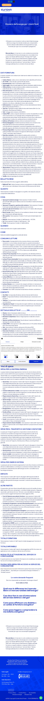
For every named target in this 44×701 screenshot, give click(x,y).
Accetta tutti (36, 361)
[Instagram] (14, 2)
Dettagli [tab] (22, 341)
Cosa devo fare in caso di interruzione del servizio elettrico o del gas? (19, 596)
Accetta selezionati (22, 361)
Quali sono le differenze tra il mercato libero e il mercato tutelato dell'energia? (20, 589)
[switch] (16, 357)
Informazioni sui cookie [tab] (36, 341)
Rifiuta (8, 361)
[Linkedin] (11, 2)
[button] (41, 10)
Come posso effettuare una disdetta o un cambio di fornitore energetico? (19, 604)
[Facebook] (9, 2)
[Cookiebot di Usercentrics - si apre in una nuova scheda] (38, 339)
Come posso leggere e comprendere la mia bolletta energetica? (20, 611)
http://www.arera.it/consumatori (9, 568)
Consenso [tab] (8, 341)
